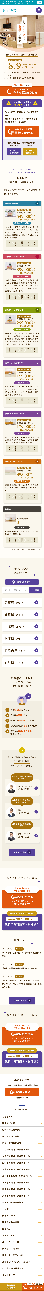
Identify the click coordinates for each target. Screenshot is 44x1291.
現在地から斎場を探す (12, 1202)
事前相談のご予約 (10, 1136)
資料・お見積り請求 (11, 1129)
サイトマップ (8, 1274)
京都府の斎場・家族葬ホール (16, 1149)
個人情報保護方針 (10, 1248)
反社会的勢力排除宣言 (12, 1268)
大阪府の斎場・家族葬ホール (16, 1156)
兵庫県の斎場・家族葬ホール (16, 1169)
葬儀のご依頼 (8, 1123)
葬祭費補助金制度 (10, 1222)
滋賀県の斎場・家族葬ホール (16, 1162)
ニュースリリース (10, 1241)
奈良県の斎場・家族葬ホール (16, 1195)
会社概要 (6, 1228)
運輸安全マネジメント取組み (16, 1261)
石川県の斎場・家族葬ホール (16, 1182)
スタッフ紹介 (8, 1235)
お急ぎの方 (7, 1116)
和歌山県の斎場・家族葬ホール (17, 1175)
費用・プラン (8, 1215)
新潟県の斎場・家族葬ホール (16, 1189)
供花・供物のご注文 (11, 1142)
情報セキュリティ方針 (12, 1255)
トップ (5, 1208)
